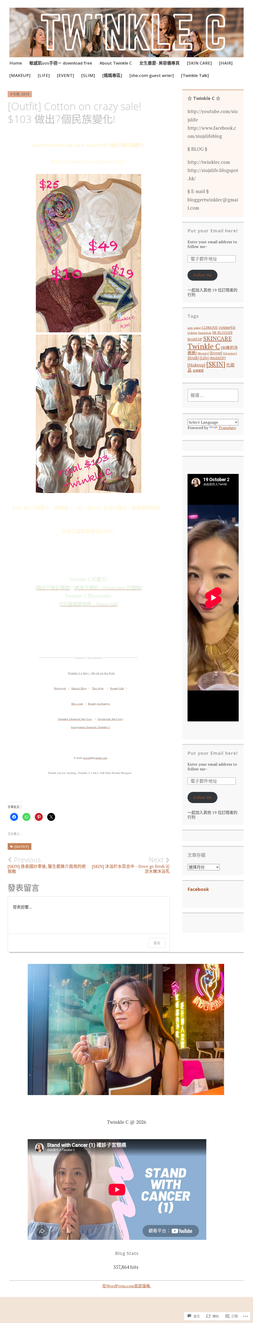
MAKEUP (195, 339)
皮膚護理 (198, 370)
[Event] (216, 352)
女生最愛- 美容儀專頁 (159, 63)
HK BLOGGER (222, 333)
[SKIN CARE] (199, 63)
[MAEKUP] (218, 358)
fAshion (192, 333)
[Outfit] (21, 847)
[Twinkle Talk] (195, 75)
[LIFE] (44, 75)
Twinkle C (204, 346)
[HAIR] (225, 63)
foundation (204, 333)
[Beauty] (203, 353)
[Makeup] (196, 365)
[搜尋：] (213, 395)
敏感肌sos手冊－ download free (60, 63)
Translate (227, 427)
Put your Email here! (213, 231)
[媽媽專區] (112, 75)
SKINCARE (217, 338)
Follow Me (202, 275)
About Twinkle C (116, 63)
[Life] (204, 357)
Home (15, 63)
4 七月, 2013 (19, 94)
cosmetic (227, 327)
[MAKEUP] (19, 75)
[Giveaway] (230, 353)
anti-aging (194, 328)
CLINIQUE (210, 327)
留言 (156, 943)
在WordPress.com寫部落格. (126, 1286)
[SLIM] (88, 75)
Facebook (198, 889)
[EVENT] (65, 75)
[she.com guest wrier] (151, 75)
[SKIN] (215, 364)
